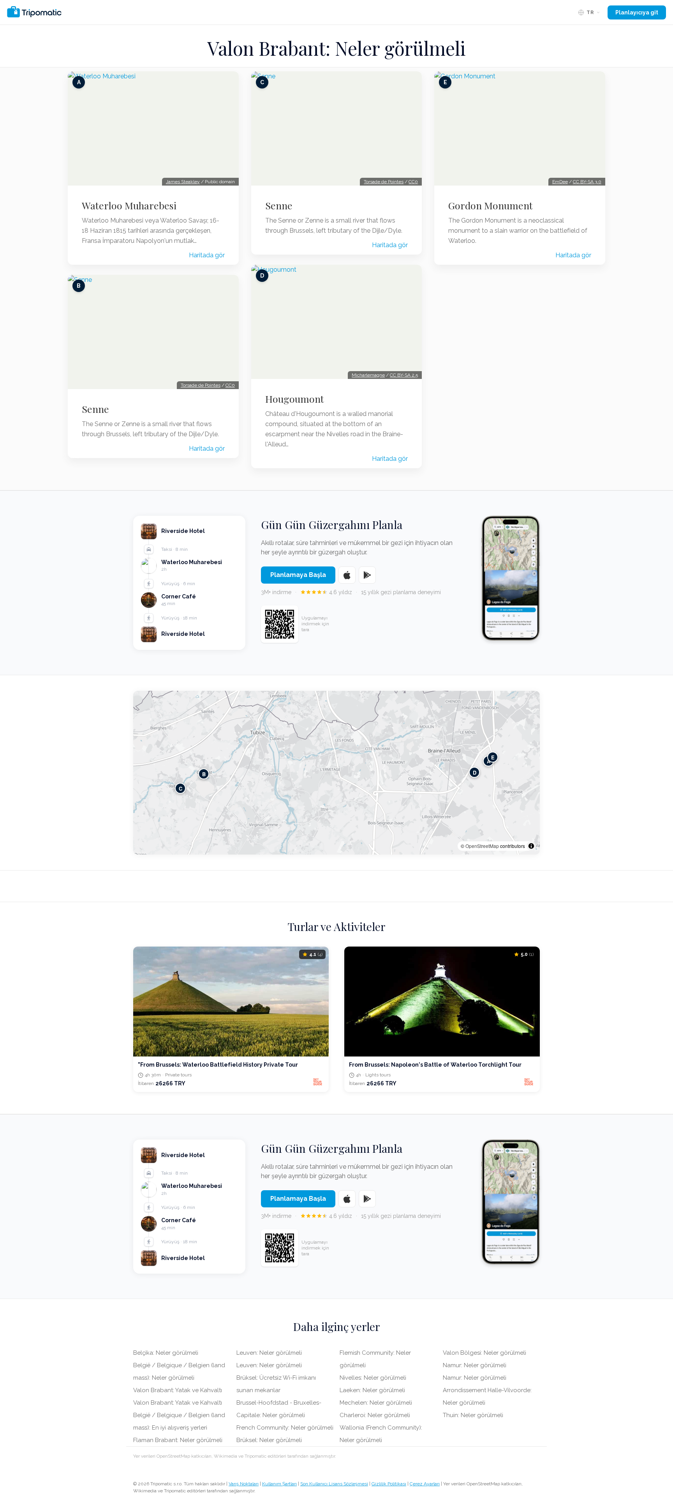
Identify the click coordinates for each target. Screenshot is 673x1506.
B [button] (204, 774)
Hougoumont (294, 399)
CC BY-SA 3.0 (587, 181)
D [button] (474, 772)
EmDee (560, 181)
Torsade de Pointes (200, 385)
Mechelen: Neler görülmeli (376, 1402)
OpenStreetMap (482, 845)
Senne (95, 409)
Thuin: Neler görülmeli (473, 1415)
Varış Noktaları (244, 1484)
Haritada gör (207, 255)
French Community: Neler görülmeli (284, 1427)
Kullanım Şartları (279, 1484)
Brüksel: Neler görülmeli (269, 1440)
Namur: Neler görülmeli (474, 1365)
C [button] (180, 788)
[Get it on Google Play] (367, 575)
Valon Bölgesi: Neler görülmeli (484, 1352)
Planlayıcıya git (636, 12)
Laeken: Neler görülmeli (372, 1390)
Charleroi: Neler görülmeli (375, 1415)
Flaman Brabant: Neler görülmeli (177, 1440)
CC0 (230, 385)
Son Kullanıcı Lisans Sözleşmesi (334, 1484)
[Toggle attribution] (531, 846)
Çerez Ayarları (425, 1484)
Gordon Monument (490, 205)
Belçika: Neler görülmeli (165, 1352)
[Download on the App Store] (347, 575)
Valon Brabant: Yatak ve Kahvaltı (177, 1390)
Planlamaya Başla (298, 575)
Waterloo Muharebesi (129, 205)
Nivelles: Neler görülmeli (373, 1377)
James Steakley (183, 181)
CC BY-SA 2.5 (404, 375)
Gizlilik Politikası (389, 1484)
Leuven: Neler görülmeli (269, 1352)
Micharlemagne (368, 375)
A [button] (488, 761)
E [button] (493, 757)
